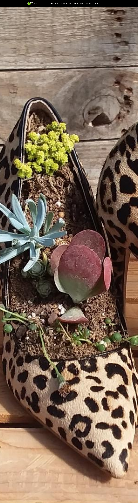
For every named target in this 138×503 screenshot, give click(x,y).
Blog (70, 3)
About (56, 3)
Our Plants (63, 3)
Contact (96, 3)
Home (51, 3)
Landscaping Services (86, 3)
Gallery (75, 3)
